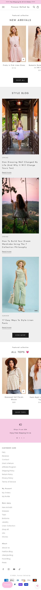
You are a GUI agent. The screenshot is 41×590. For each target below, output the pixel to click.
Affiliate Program (9, 467)
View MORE (20, 335)
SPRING (5, 158)
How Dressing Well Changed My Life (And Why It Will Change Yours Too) (20, 165)
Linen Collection (8, 526)
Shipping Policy (8, 471)
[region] (20, 428)
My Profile (6, 496)
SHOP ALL (20, 80)
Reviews (5, 456)
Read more (6, 172)
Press (4, 562)
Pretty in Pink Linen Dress (14, 65)
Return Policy (7, 474)
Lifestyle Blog (7, 555)
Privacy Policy (7, 478)
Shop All (5, 529)
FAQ (3, 452)
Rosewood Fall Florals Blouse (14, 398)
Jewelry (5, 522)
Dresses (5, 511)
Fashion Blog (7, 551)
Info (3, 533)
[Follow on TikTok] (20, 569)
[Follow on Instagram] (9, 569)
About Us (6, 548)
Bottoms (5, 518)
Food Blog (6, 559)
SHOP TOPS (20, 412)
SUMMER (5, 316)
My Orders (6, 493)
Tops (4, 514)
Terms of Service (9, 482)
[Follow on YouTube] (14, 569)
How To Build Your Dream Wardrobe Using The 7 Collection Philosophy (16, 244)
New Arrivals (7, 507)
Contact (5, 459)
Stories (5, 537)
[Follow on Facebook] (3, 569)
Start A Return (8, 463)
